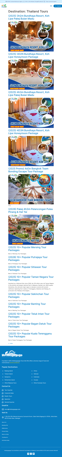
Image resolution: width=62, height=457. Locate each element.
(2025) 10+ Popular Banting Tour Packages (27, 305)
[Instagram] (31, 454)
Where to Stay (5, 434)
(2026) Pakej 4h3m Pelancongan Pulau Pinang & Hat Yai (30, 210)
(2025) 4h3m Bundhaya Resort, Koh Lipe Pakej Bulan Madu (28, 93)
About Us (4, 422)
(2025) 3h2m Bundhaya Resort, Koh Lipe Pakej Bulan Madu (28, 17)
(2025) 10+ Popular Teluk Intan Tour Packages (29, 315)
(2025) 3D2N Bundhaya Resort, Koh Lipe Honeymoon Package (28, 55)
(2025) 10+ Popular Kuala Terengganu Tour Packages (30, 335)
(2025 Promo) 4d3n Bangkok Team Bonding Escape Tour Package (28, 170)
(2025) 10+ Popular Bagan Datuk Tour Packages (30, 325)
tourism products (14, 362)
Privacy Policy (5, 431)
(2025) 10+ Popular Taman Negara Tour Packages (31, 278)
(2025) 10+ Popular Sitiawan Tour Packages (27, 268)
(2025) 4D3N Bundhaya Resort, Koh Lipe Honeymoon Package (28, 132)
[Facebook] (28, 454)
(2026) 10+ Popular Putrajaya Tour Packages (28, 258)
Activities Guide (5, 440)
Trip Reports (5, 437)
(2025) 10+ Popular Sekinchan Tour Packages (28, 295)
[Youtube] (34, 454)
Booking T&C (5, 425)
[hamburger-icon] (51, 5)
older (10, 343)
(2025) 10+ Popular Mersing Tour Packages (27, 249)
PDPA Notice (5, 428)
